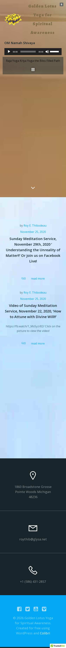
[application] (33, 51)
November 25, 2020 (33, 232)
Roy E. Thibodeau (35, 225)
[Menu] (33, 70)
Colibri (45, 633)
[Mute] (47, 51)
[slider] (55, 51)
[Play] (9, 51)
